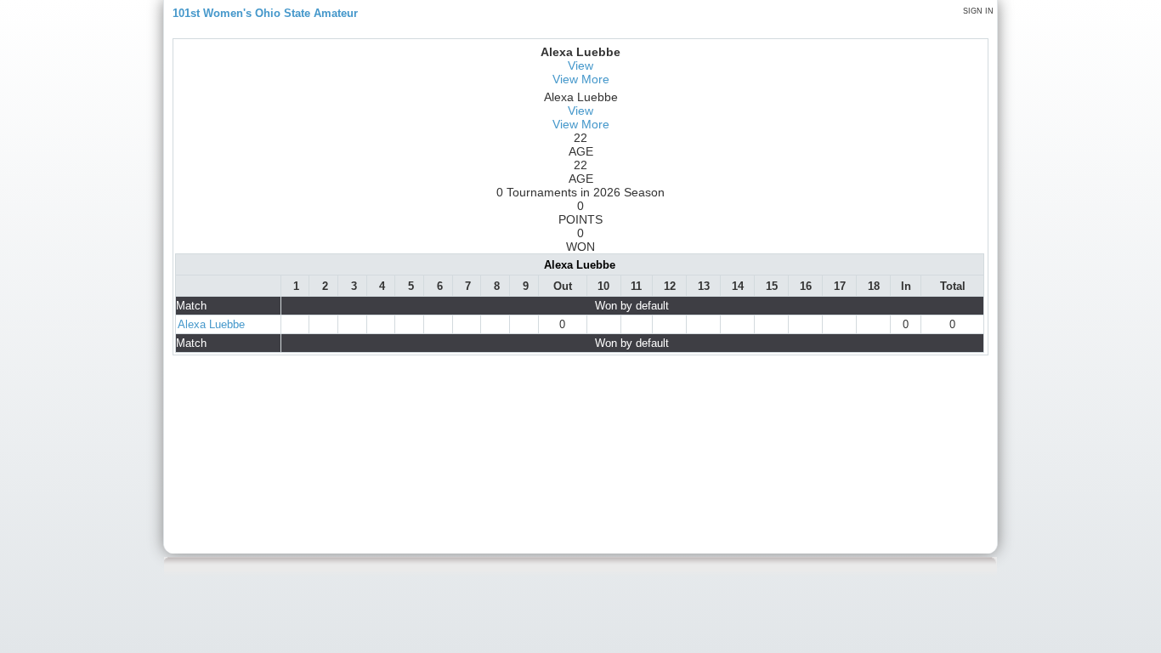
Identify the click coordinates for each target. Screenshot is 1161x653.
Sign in (978, 11)
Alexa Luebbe (211, 324)
